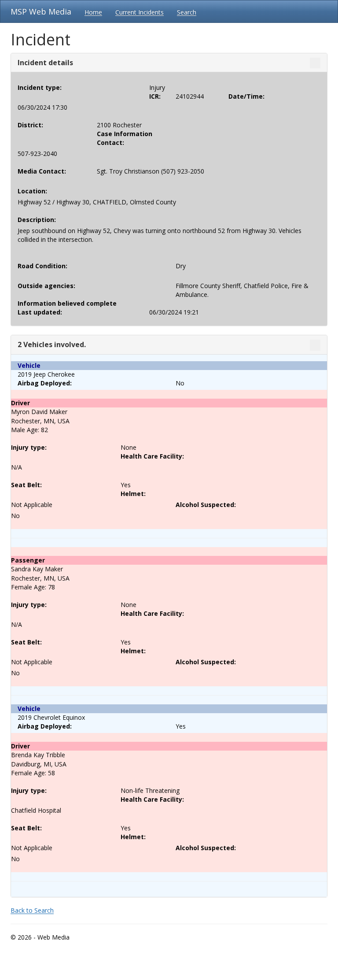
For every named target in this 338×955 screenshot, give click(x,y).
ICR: (155, 96)
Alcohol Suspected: (206, 504)
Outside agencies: (46, 285)
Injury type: (29, 447)
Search (186, 12)
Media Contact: (42, 171)
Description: (37, 219)
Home (93, 12)
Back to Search (32, 910)
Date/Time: (246, 96)
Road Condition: (42, 266)
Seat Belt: (26, 485)
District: (30, 125)
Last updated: (40, 312)
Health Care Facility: (152, 456)
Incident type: (40, 87)
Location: (32, 191)
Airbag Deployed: (45, 383)
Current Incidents (139, 12)
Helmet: (133, 493)
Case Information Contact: (124, 138)
